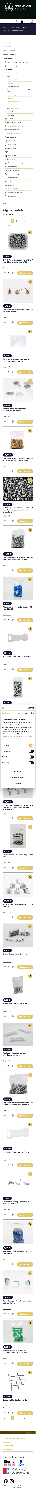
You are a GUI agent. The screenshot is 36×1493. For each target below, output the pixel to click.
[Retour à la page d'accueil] (18, 7)
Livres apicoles (11, 137)
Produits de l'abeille (13, 133)
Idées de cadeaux (12, 141)
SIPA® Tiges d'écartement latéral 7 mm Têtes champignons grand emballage (18, 510)
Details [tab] (18, 713)
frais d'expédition (18, 1487)
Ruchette (10, 118)
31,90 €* (7, 504)
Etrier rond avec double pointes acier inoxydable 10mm (16, 360)
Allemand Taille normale (13, 79)
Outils (9, 181)
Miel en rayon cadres (12, 108)
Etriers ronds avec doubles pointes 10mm (18, 856)
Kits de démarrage (10, 55)
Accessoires (7, 58)
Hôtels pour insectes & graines (16, 163)
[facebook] (5, 1481)
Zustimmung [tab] (6, 713)
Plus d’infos (7, 268)
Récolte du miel (12, 155)
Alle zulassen (18, 771)
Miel (6, 200)
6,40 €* (7, 950)
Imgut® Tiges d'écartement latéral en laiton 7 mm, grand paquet (18, 459)
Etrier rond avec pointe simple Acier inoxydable (16, 1203)
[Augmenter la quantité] (12, 273)
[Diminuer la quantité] (5, 273)
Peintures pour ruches (14, 122)
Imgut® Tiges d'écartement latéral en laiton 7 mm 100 (18, 311)
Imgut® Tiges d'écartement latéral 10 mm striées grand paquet (18, 558)
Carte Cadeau (11, 148)
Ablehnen (18, 783)
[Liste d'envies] (26, 21)
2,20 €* (7, 1347)
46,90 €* (8, 554)
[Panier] (32, 21)
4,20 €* (7, 851)
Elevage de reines (12, 189)
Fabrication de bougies (14, 192)
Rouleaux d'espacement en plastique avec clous (14, 1054)
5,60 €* (7, 356)
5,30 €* (7, 703)
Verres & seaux (11, 144)
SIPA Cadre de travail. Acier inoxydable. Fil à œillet (19, 90)
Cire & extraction (12, 177)
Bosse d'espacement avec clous (16, 954)
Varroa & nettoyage (13, 174)
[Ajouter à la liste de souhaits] (30, 232)
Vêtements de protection (15, 66)
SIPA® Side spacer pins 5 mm (15, 1003)
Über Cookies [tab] (29, 713)
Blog (4, 203)
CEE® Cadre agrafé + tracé (14, 83)
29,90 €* (7, 802)
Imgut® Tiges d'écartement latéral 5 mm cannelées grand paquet (18, 1104)
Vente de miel (11, 159)
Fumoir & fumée (12, 166)
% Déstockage (9, 185)
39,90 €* (7, 455)
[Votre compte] (21, 21)
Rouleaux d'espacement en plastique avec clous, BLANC (15, 1351)
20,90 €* (8, 901)
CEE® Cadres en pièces (13, 86)
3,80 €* (7, 1000)
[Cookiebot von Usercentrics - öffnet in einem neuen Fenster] (26, 708)
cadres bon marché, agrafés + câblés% (17, 73)
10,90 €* (7, 653)
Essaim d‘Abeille (9, 43)
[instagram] (12, 1481)
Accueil (5, 28)
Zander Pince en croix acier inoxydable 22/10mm (14, 410)
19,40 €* (7, 405)
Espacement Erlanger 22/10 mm (17, 657)
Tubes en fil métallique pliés (15, 1400)
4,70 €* (7, 306)
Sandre (9, 76)
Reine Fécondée (9, 51)
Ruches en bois (12, 152)
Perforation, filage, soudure (14, 95)
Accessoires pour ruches (15, 126)
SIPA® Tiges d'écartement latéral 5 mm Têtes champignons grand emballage (18, 807)
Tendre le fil (10, 98)
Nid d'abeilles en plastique (14, 105)
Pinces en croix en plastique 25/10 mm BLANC (17, 608)
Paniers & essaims (13, 196)
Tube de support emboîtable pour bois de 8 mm (17, 1302)
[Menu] (4, 21)
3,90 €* (7, 257)
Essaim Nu (7, 47)
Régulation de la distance (14, 101)
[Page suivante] (20, 221)
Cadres (9, 69)
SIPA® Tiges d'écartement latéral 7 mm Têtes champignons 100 (18, 261)
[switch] (31, 751)
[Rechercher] (17, 21)
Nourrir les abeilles (13, 130)
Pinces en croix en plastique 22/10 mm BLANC (17, 1252)
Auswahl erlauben (18, 777)
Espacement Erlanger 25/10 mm (17, 1152)
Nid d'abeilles (10, 115)
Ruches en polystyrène (14, 170)
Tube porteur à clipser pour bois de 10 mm (18, 905)
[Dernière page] (24, 221)
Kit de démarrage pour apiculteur (18, 62)
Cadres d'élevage (11, 111)
